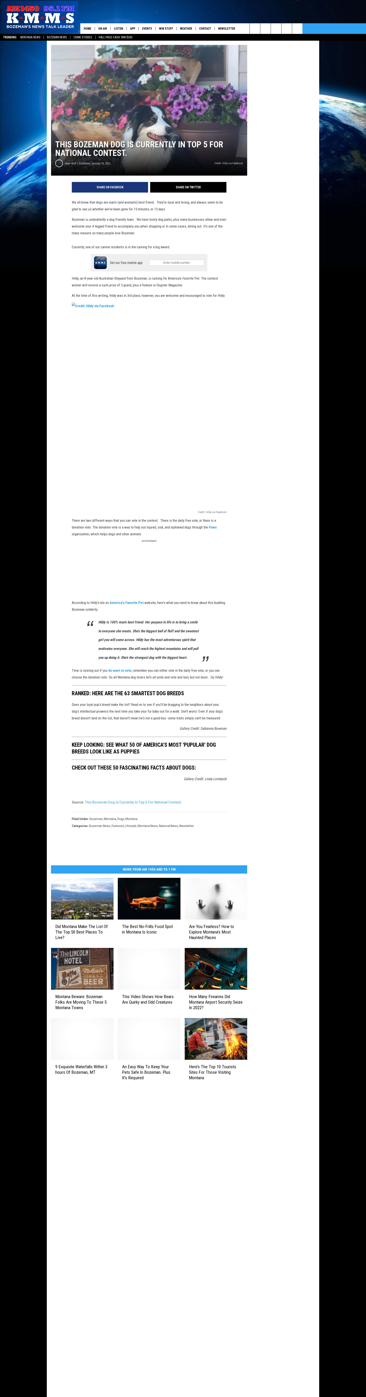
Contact (205, 28)
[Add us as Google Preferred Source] (265, 28)
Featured (118, 826)
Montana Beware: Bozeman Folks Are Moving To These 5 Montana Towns (81, 1002)
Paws (213, 527)
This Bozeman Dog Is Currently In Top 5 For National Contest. (133, 802)
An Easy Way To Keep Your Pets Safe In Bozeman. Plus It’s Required (146, 1072)
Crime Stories (82, 37)
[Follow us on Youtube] (297, 28)
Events (147, 28)
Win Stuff (166, 28)
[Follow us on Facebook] (276, 28)
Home (87, 28)
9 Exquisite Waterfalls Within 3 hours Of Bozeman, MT (81, 1069)
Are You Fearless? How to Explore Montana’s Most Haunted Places (211, 932)
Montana (131, 819)
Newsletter (226, 28)
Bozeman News (57, 37)
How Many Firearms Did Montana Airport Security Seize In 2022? (216, 1002)
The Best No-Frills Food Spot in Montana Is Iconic (147, 929)
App (132, 28)
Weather (186, 28)
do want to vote (120, 670)
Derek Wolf (70, 163)
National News (168, 826)
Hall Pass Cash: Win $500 (115, 37)
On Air (102, 28)
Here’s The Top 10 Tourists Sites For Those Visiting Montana (212, 1072)
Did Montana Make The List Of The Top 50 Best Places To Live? (81, 932)
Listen (118, 28)
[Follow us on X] (286, 28)
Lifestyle (130, 826)
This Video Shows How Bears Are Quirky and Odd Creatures (148, 999)
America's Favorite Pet (127, 603)
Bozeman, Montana (103, 819)
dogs (120, 819)
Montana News (30, 37)
